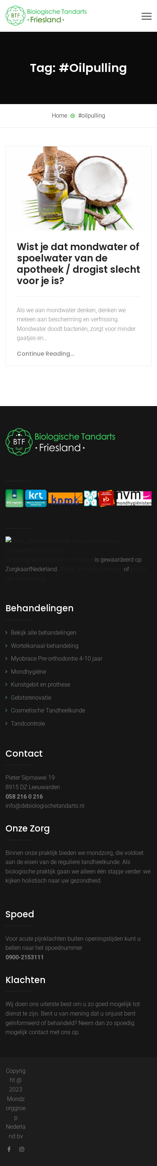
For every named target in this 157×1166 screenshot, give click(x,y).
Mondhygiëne (28, 671)
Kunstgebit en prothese (40, 684)
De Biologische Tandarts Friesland (49, 559)
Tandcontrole (28, 723)
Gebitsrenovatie (31, 697)
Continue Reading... (45, 353)
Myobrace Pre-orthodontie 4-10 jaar (56, 658)
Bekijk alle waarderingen (91, 569)
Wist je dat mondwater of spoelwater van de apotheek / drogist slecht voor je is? (78, 264)
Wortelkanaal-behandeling (44, 645)
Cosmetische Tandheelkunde (48, 710)
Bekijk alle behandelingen (43, 632)
